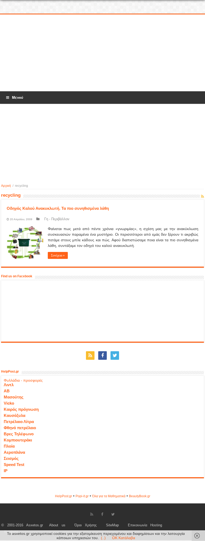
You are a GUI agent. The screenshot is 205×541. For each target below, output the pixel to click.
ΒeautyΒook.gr (139, 496)
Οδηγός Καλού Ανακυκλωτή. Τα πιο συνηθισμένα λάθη (58, 208)
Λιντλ (9, 384)
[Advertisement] (102, 53)
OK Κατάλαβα (123, 538)
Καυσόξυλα (14, 415)
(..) (103, 538)
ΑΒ (7, 391)
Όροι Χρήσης (85, 525)
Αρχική (6, 186)
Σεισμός (11, 458)
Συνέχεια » (58, 255)
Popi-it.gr (82, 496)
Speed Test (14, 464)
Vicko (9, 403)
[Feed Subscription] (202, 196)
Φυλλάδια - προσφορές (23, 380)
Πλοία (9, 446)
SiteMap (112, 525)
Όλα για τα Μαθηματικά (108, 496)
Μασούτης (13, 397)
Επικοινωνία (137, 525)
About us (57, 525)
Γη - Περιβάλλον (56, 219)
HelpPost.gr (63, 496)
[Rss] (90, 355)
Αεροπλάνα (14, 452)
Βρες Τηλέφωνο (19, 434)
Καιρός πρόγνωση (21, 409)
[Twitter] (114, 355)
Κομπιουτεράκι (18, 440)
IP (5, 470)
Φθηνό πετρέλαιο (20, 427)
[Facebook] (102, 355)
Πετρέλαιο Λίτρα (19, 421)
